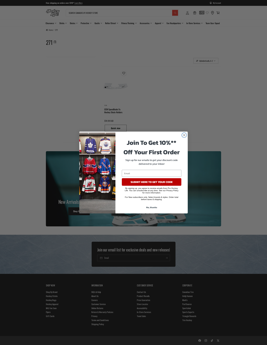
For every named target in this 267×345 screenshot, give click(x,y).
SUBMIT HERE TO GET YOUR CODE (152, 182)
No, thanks (151, 207)
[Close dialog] (184, 135)
